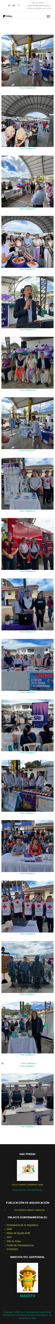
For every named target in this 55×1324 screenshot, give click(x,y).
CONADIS (12, 1249)
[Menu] (48, 16)
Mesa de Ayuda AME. (19, 1233)
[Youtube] (14, 5)
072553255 (39, 3)
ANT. (9, 1237)
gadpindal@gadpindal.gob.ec (39, 5)
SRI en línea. (14, 1241)
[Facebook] (9, 5)
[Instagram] (18, 5)
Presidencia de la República (22, 1225)
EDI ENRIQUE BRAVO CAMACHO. (29, 1210)
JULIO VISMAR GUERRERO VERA (27, 1185)
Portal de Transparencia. (20, 1245)
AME (9, 1229)
